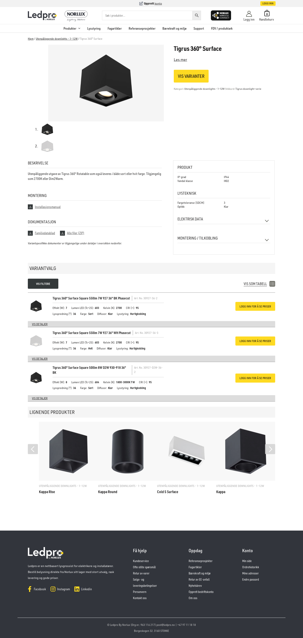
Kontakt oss (140, 598)
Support (199, 28)
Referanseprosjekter (142, 28)
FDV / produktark (222, 28)
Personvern (139, 592)
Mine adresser (250, 573)
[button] (263, 3)
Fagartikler (115, 28)
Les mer (180, 59)
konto (158, 3)
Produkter (69, 28)
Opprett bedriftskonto (201, 592)
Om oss (193, 598)
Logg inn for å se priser (255, 306)
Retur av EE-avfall (199, 579)
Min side (247, 561)
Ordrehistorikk (250, 567)
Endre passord (250, 579)
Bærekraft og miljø (174, 28)
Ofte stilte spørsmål (144, 567)
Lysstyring (94, 28)
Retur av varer (141, 573)
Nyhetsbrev (195, 586)
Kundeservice (141, 561)
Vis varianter (191, 76)
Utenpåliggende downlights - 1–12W (57, 38)
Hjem (31, 38)
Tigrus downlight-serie (248, 88)
